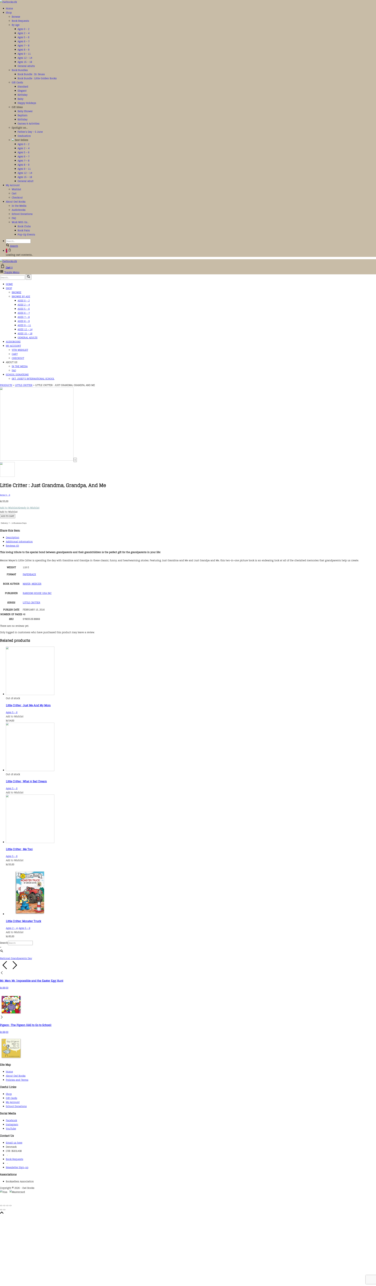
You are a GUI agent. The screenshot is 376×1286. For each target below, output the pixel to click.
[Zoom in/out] (1, 1205)
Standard (23, 87)
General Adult (25, 181)
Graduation (24, 136)
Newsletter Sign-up (17, 1167)
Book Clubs (24, 226)
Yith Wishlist (20, 350)
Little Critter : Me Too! (19, 849)
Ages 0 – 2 (23, 29)
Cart (14, 193)
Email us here (14, 1143)
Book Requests (20, 21)
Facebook (11, 1120)
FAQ (14, 218)
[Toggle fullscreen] (4, 1205)
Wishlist (16, 189)
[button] (20, 508)
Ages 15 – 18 (25, 62)
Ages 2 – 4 (23, 33)
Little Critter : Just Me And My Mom (28, 705)
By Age (16, 25)
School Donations (22, 214)
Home (9, 8)
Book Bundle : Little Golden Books (37, 78)
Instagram (12, 1124)
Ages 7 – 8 (23, 45)
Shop (9, 13)
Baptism (22, 115)
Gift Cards (17, 82)
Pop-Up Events (26, 235)
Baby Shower (25, 111)
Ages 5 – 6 (23, 37)
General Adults (26, 66)
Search (4, 943)
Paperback (29, 574)
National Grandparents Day (16, 958)
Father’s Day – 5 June (30, 132)
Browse (16, 17)
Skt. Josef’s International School (33, 379)
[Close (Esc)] (10, 1205)
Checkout (17, 198)
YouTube (11, 1129)
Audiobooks (19, 210)
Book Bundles (20, 70)
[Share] (7, 1205)
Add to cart (7, 516)
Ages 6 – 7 (23, 41)
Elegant (22, 91)
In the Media (19, 206)
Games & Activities (29, 124)
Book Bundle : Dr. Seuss (31, 74)
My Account (13, 185)
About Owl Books (16, 202)
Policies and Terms (17, 1080)
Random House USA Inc (37, 593)
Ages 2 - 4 (11, 928)
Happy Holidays (27, 103)
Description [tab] (12, 537)
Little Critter (31, 603)
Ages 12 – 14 (25, 58)
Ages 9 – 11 (24, 54)
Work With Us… (20, 222)
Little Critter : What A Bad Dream (26, 781)
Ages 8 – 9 (23, 50)
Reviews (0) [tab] (12, 546)
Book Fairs (24, 230)
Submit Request (42, 1200)
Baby (20, 99)
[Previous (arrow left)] (1, 1209)
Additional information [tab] (19, 542)
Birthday (22, 95)
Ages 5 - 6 (5, 495)
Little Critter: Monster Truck (23, 921)
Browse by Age (21, 296)
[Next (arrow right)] (4, 1209)
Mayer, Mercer (32, 584)
